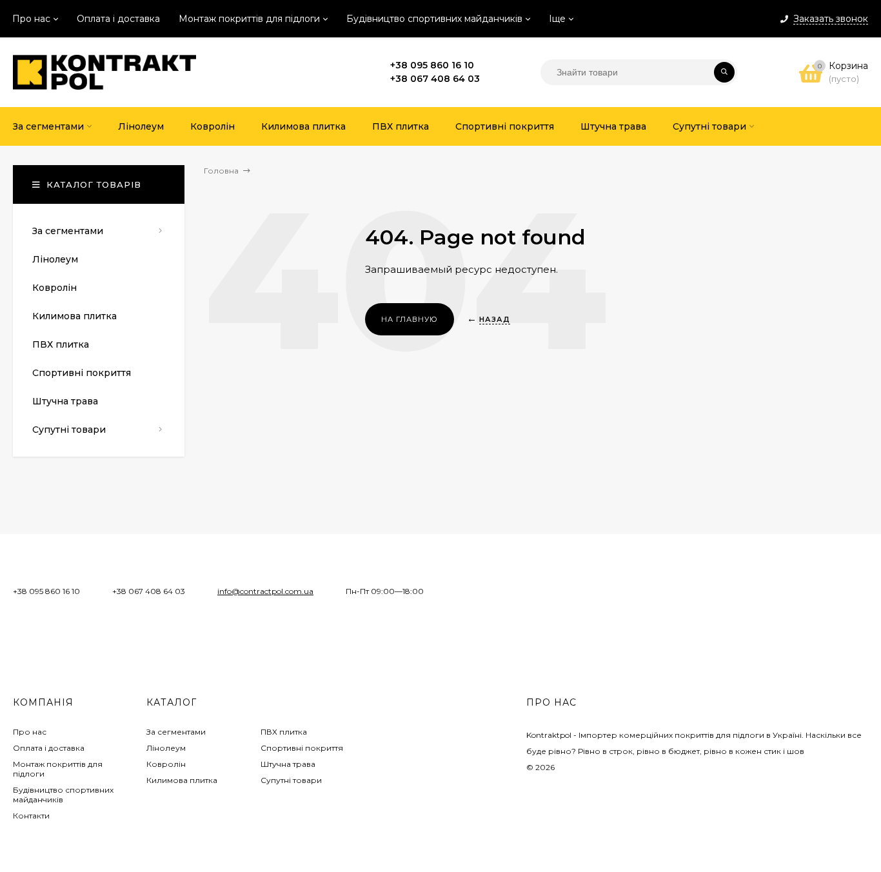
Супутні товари (291, 780)
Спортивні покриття (302, 748)
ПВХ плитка (284, 732)
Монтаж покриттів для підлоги (249, 19)
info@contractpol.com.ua (265, 591)
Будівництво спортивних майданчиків (434, 19)
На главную (409, 319)
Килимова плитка (181, 780)
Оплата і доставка (118, 19)
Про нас (31, 19)
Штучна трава (288, 764)
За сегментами (176, 732)
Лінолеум (166, 748)
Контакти (31, 815)
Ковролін (166, 764)
